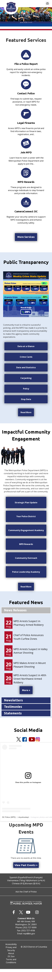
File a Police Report (26, 63)
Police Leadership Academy (26, 571)
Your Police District (26, 516)
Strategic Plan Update (26, 502)
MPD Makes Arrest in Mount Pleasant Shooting (30, 664)
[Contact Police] (26, 84)
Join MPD (26, 152)
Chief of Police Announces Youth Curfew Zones (29, 636)
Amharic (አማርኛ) (37, 880)
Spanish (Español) (18, 877)
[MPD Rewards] (26, 173)
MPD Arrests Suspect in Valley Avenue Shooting (31, 650)
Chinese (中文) (18, 883)
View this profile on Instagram (28, 782)
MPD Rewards (26, 181)
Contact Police (26, 93)
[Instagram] (38, 739)
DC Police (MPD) (9, 817)
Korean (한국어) (32, 883)
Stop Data (26, 399)
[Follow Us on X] (18, 739)
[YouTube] (32, 739)
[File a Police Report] (26, 55)
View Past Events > (26, 865)
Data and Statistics (26, 367)
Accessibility (11, 944)
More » (26, 690)
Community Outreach (26, 558)
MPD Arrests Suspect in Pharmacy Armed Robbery (29, 622)
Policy (26, 388)
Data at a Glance (26, 346)
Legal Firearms (26, 122)
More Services (26, 236)
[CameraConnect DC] (26, 202)
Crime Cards (26, 356)
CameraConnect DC (26, 211)
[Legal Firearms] (26, 114)
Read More (26, 412)
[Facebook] (24, 739)
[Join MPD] (26, 143)
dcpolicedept (24, 817)
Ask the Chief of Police (26, 891)
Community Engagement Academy (26, 530)
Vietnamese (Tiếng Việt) (18, 880)
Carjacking (26, 378)
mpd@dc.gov (29, 933)
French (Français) (35, 877)
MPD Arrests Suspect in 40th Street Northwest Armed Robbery (30, 679)
